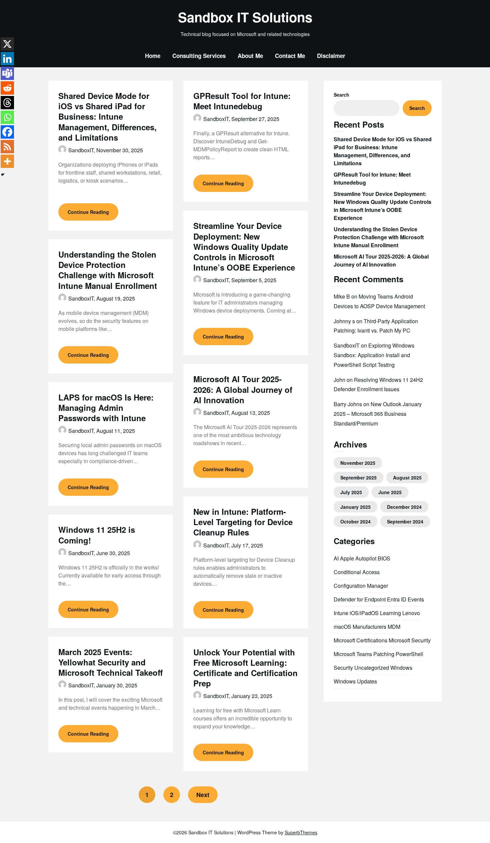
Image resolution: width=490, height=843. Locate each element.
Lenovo (411, 613)
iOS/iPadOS (364, 613)
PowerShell (409, 654)
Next (202, 794)
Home (152, 56)
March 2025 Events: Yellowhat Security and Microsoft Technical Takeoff (110, 662)
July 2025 (351, 492)
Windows (401, 667)
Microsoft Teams (353, 654)
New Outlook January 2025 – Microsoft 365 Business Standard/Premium (378, 413)
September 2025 (358, 477)
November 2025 (357, 462)
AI (336, 558)
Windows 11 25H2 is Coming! (96, 534)
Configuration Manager (361, 585)
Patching (383, 654)
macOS (342, 626)
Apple (347, 558)
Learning (390, 613)
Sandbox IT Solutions (245, 17)
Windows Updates (355, 681)
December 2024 (404, 506)
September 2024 (405, 521)
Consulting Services (199, 56)
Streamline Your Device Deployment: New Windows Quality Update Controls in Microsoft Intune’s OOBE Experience (244, 246)
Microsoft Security (410, 640)
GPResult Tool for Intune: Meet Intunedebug (242, 101)
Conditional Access (357, 572)
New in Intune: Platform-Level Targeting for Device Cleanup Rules (243, 522)
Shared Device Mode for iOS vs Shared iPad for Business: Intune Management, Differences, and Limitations (107, 116)
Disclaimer (331, 56)
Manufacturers (369, 626)
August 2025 (407, 477)
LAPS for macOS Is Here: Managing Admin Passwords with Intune (106, 407)
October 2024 (355, 521)
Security (343, 667)
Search (341, 94)
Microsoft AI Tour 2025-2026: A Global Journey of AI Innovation (242, 389)
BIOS (384, 558)
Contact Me (290, 56)
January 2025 (355, 506)
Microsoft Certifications (360, 640)
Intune (341, 613)
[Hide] (2, 174)
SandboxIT (347, 345)
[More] (7, 161)
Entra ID (396, 599)
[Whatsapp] (7, 117)
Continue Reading (88, 212)
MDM (394, 626)
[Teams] (7, 73)
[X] (7, 44)
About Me (250, 56)
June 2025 (390, 492)
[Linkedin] (7, 58)
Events (416, 599)
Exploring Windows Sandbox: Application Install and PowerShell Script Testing (374, 355)
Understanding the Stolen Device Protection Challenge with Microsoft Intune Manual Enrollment (107, 270)
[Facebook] (7, 132)
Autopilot (365, 558)
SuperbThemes (301, 832)
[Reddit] (7, 88)
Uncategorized (371, 667)
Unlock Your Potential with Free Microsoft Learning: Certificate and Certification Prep (245, 667)
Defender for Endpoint (360, 599)
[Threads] (7, 102)
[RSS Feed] (7, 146)
